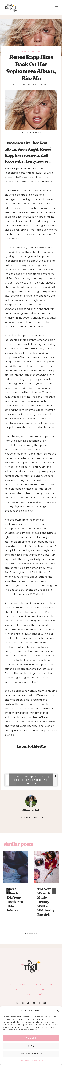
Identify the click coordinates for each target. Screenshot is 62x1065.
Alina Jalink (23, 84)
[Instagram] (17, 1003)
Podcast (37, 984)
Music (25, 51)
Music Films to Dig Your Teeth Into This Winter (15, 899)
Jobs (16, 989)
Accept (31, 1037)
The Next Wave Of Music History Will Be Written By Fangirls (45, 902)
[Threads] (22, 1003)
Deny (31, 1045)
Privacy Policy (37, 1061)
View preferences (31, 1053)
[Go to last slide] (8, 891)
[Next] (54, 891)
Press (52, 984)
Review (36, 51)
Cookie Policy (23, 1061)
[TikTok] (28, 1003)
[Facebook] (39, 1003)
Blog (23, 984)
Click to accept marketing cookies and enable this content (31, 780)
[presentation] (15, 867)
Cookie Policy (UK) (31, 994)
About (10, 984)
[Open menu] (56, 7)
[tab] (25, 933)
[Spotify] (44, 1003)
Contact (43, 989)
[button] (57, 1010)
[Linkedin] (33, 1003)
